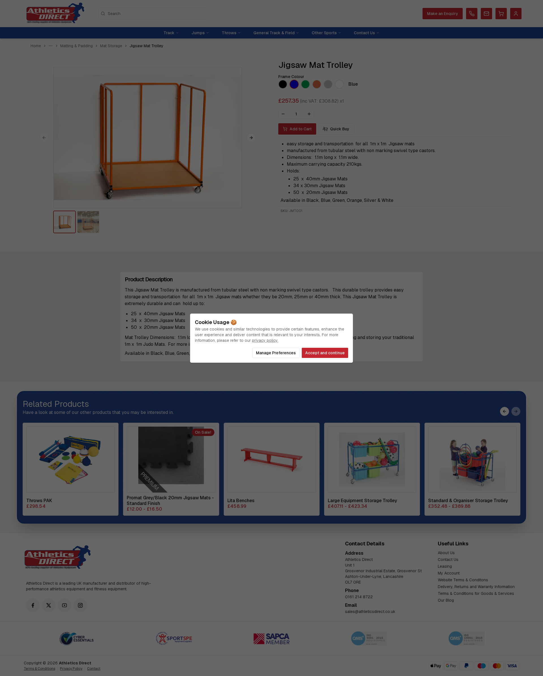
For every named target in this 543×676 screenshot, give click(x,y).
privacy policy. (265, 340)
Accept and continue (325, 352)
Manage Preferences (276, 352)
